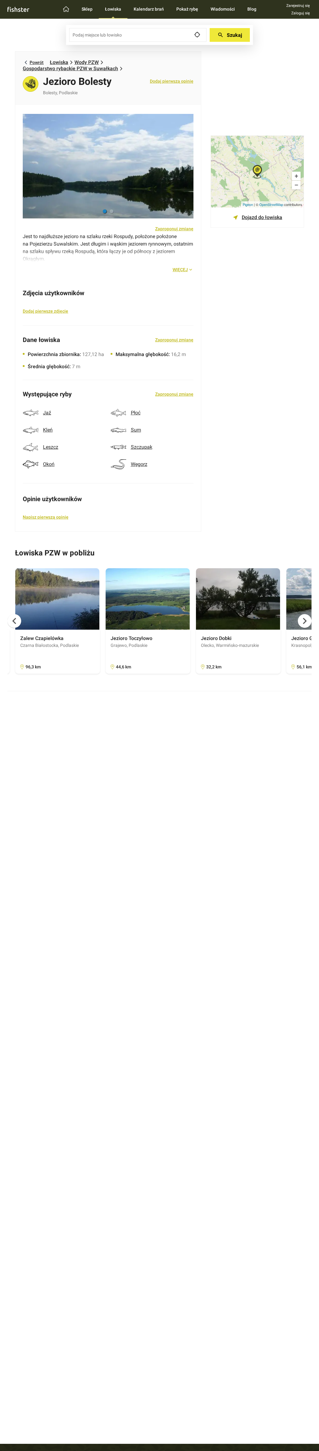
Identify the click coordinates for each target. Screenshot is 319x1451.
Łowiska (59, 62)
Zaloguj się (300, 13)
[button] (105, 211)
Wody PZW (86, 62)
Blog (251, 9)
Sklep (87, 9)
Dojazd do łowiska (262, 217)
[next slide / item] (185, 166)
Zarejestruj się (298, 5)
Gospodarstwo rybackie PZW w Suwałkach (70, 68)
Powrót (37, 62)
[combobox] (138, 35)
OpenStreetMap (271, 204)
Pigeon (248, 204)
